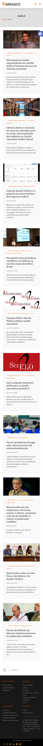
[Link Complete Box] (21, 62)
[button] (40, 33)
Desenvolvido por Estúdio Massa (21, 740)
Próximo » (15, 670)
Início (4, 19)
